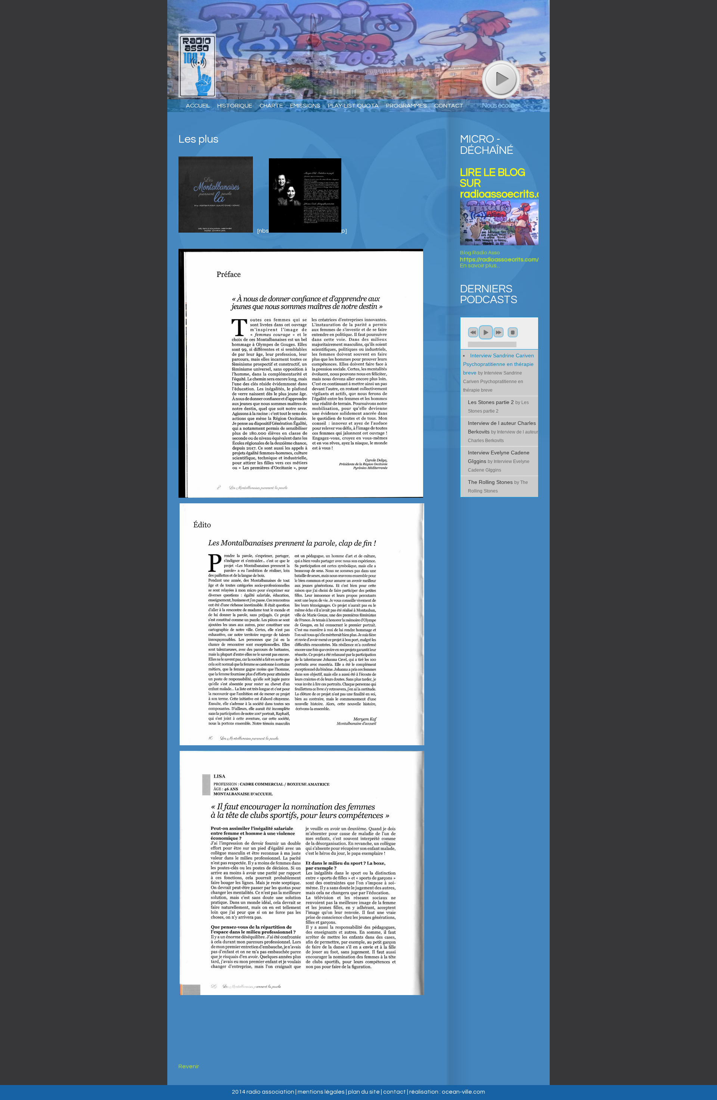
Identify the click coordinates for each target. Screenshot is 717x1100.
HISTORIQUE (234, 106)
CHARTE (271, 106)
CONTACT (448, 106)
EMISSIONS (305, 106)
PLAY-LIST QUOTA (353, 106)
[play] (501, 79)
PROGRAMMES (406, 106)
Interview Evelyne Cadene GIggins (499, 461)
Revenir (189, 1066)
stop (513, 332)
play (500, 79)
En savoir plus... (480, 265)
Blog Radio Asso (480, 252)
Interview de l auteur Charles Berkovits (503, 431)
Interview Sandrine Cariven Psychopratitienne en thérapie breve (498, 372)
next (498, 332)
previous (473, 332)
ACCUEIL (198, 106)
